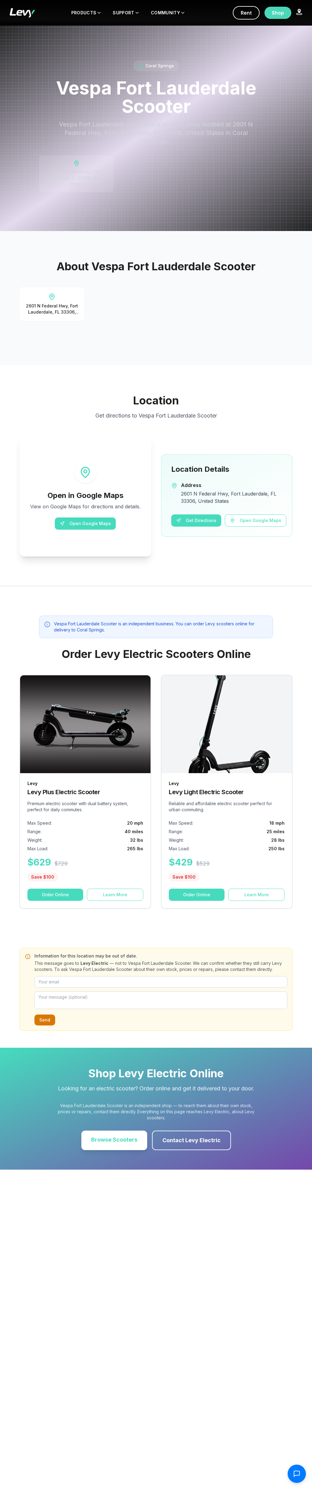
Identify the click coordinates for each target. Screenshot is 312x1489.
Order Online (55, 894)
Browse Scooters (114, 1139)
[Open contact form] (297, 1474)
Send (44, 1019)
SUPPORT (123, 12)
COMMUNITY (165, 12)
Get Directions (201, 520)
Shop (278, 13)
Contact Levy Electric (191, 1140)
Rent (246, 13)
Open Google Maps (90, 523)
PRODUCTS (84, 12)
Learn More (115, 894)
